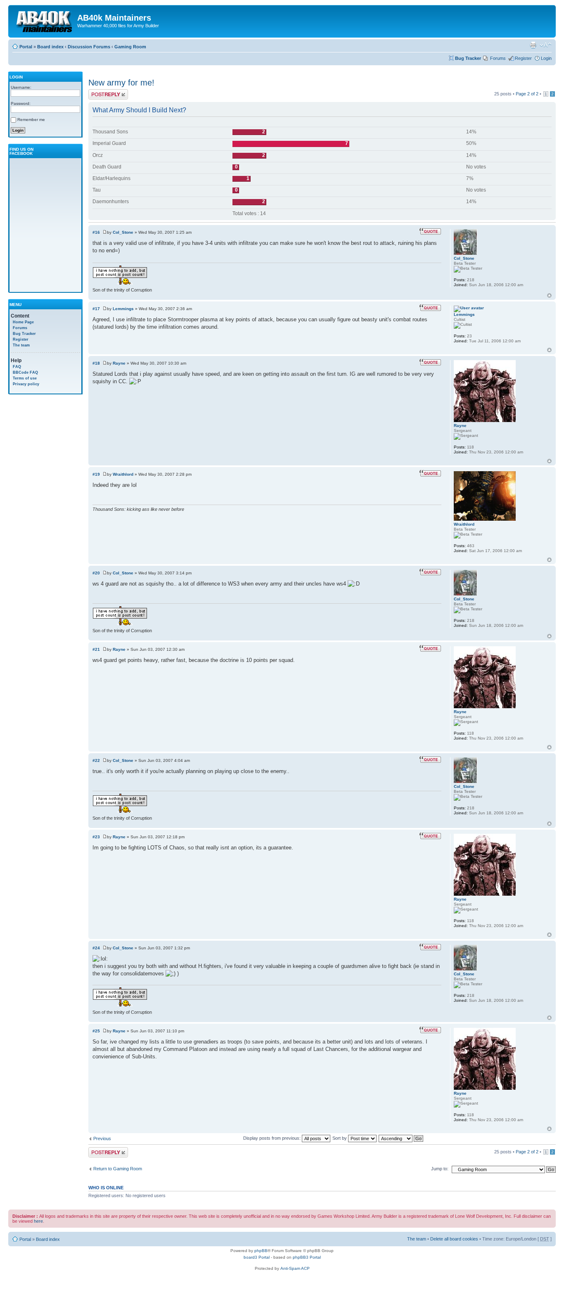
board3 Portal (257, 1257)
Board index (50, 46)
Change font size (546, 45)
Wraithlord (123, 474)
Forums (498, 58)
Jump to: (439, 1168)
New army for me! (121, 82)
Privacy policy (26, 384)
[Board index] (43, 20)
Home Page (23, 322)
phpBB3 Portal (307, 1257)
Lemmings (123, 308)
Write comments (104, 91)
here (38, 1221)
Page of (527, 93)
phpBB (261, 1250)
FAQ (17, 367)
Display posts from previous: (272, 1138)
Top (549, 295)
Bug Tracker (468, 58)
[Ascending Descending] (401, 1138)
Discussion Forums (89, 46)
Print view (533, 45)
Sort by (340, 1138)
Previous (102, 1138)
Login (546, 58)
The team (21, 345)
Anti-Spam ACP (295, 1268)
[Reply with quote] (430, 231)
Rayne (119, 363)
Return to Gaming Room (117, 1168)
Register (523, 58)
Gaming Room (130, 46)
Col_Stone (123, 232)
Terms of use (25, 378)
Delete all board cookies (454, 1238)
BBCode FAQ (25, 372)
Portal (25, 46)
